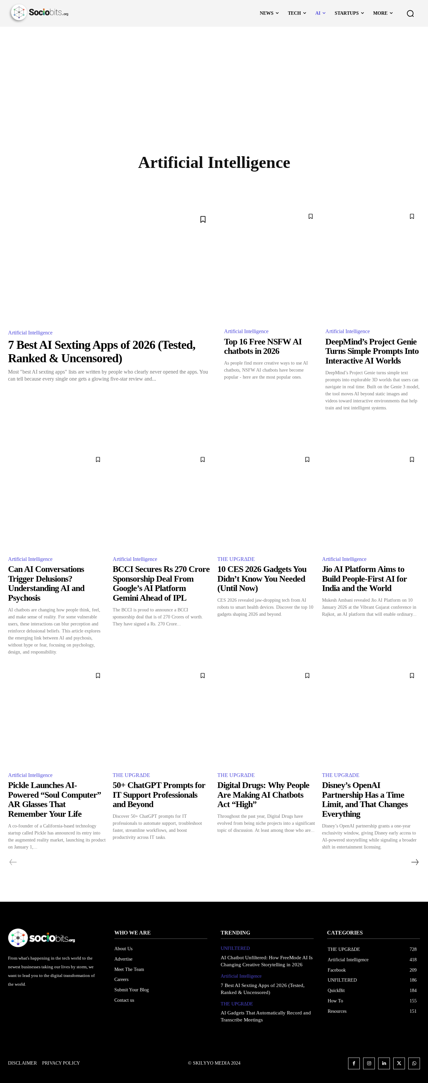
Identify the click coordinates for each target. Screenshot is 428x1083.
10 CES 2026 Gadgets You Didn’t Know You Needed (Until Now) (261, 578)
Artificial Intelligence (30, 332)
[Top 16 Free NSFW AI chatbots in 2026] (271, 265)
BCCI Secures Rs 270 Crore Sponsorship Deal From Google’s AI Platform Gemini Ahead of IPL (161, 583)
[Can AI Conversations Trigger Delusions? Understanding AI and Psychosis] (57, 501)
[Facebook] (354, 1063)
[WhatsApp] (414, 1063)
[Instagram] (369, 1063)
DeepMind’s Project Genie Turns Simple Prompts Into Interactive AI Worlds (372, 351)
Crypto (250, 185)
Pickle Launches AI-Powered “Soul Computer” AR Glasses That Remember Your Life (54, 799)
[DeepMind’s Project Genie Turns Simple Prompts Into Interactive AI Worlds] (372, 265)
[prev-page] (13, 862)
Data (276, 185)
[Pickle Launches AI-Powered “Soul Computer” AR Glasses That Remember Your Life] (57, 717)
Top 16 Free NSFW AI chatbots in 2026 (263, 346)
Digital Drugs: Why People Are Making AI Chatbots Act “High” (263, 794)
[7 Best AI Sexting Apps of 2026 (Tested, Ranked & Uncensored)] (111, 265)
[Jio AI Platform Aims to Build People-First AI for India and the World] (371, 501)
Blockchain (215, 185)
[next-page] (414, 862)
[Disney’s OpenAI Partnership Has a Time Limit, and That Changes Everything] (371, 717)
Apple (182, 185)
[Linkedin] (384, 1063)
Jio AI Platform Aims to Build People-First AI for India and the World (364, 578)
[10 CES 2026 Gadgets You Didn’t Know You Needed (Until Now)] (266, 501)
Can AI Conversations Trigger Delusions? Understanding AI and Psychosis (46, 583)
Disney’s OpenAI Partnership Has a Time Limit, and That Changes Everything (365, 799)
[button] (410, 13)
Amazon (154, 185)
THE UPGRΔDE (236, 559)
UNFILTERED (235, 948)
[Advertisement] (214, 77)
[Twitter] (399, 1063)
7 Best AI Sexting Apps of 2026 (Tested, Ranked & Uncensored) (101, 351)
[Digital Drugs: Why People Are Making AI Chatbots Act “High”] (266, 717)
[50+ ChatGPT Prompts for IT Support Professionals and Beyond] (162, 717)
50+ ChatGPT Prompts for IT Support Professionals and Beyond (159, 794)
